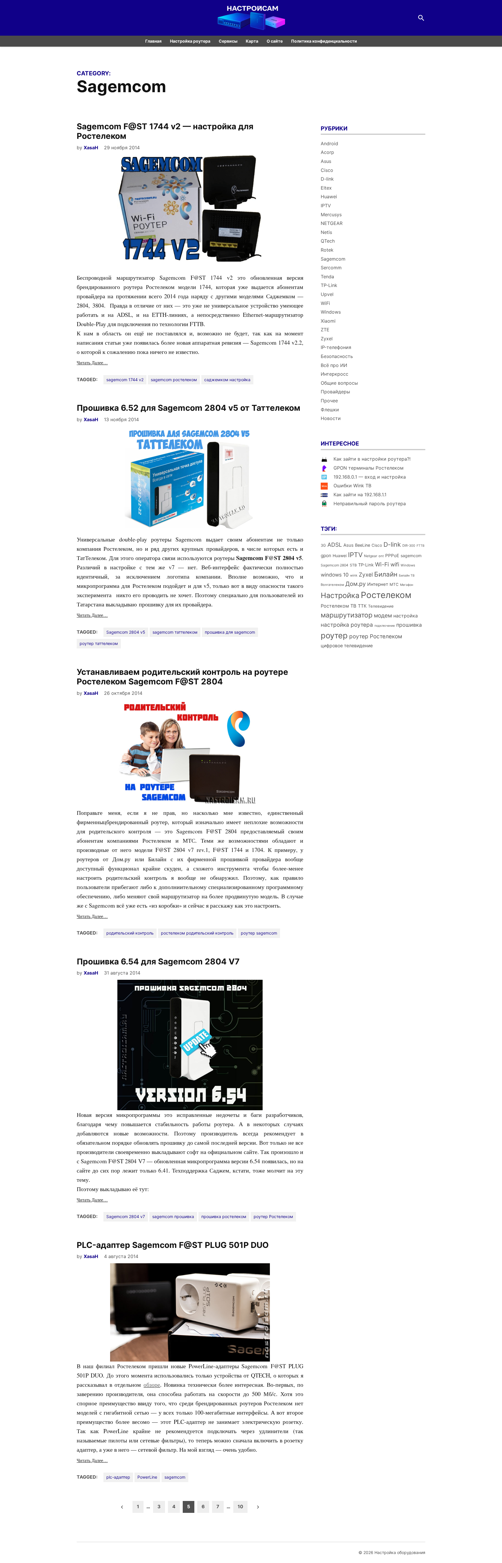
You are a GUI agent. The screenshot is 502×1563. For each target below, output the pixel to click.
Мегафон (406, 585)
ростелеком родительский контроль (197, 932)
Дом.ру (355, 583)
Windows (331, 312)
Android (329, 143)
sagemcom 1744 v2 (125, 379)
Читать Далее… (92, 362)
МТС (394, 584)
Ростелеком (386, 595)
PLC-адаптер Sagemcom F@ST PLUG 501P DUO (173, 1245)
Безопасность (337, 356)
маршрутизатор (346, 615)
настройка (405, 616)
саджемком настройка (227, 379)
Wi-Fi (382, 564)
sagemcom (174, 1477)
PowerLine (147, 1477)
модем (383, 615)
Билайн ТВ (407, 575)
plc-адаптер (118, 1477)
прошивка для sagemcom (230, 632)
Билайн (385, 574)
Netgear (370, 556)
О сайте (275, 41)
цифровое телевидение (347, 645)
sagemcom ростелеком (174, 379)
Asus (326, 161)
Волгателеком (332, 585)
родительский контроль (130, 932)
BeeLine (362, 545)
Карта (252, 41)
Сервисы (228, 41)
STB (353, 565)
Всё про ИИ (334, 365)
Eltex (326, 188)
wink (353, 575)
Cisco (327, 170)
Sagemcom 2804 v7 (125, 1216)
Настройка (340, 595)
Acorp (327, 152)
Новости (331, 418)
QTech (328, 241)
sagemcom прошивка (173, 1216)
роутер (334, 635)
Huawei (329, 196)
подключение (384, 626)
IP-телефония (336, 347)
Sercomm (331, 267)
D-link (327, 179)
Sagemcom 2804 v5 (125, 632)
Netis (326, 232)
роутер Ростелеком (273, 1216)
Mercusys (331, 214)
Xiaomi (328, 321)
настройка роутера (347, 624)
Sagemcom (333, 259)
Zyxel (327, 338)
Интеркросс (334, 374)
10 (240, 1506)
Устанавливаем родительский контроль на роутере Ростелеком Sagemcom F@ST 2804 (182, 677)
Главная (153, 41)
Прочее (329, 401)
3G (323, 545)
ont (381, 556)
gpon (326, 555)
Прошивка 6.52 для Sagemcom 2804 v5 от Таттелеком (188, 408)
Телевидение (381, 606)
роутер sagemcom (259, 932)
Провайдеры (335, 392)
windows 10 (335, 575)
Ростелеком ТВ (338, 606)
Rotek (327, 250)
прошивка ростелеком (223, 1216)
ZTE (325, 329)
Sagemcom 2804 (334, 565)
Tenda (327, 276)
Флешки (330, 409)
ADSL (334, 544)
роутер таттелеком (99, 643)
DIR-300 (408, 546)
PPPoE (392, 555)
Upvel (327, 294)
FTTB (420, 546)
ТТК (362, 606)
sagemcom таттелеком (175, 632)
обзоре (152, 1384)
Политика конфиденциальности (324, 41)
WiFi (325, 303)
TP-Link (329, 285)
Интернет (377, 584)
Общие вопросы (339, 383)
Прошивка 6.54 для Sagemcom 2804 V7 (158, 961)
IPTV (326, 205)
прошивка (409, 625)
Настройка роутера (190, 41)
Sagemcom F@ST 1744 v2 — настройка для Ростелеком (165, 131)
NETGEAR (332, 223)
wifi (394, 564)
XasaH (91, 147)
